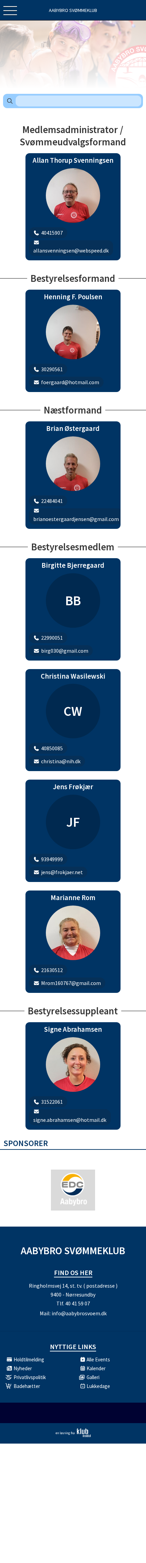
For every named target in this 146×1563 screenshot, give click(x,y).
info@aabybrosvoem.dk (79, 1313)
